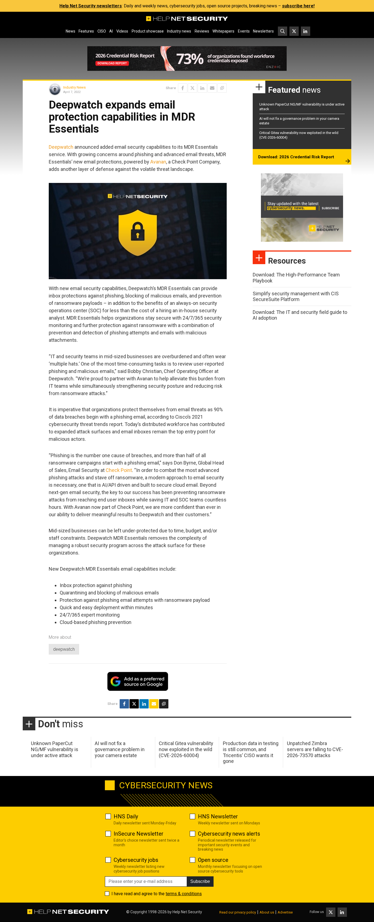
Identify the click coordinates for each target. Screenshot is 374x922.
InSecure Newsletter (138, 833)
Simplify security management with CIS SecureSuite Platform (296, 296)
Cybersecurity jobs (136, 860)
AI (111, 31)
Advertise (285, 912)
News (70, 31)
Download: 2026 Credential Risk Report (296, 156)
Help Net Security (187, 912)
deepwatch (64, 649)
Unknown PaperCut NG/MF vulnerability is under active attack (54, 749)
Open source (213, 860)
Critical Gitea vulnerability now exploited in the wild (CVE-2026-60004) (186, 749)
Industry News (74, 87)
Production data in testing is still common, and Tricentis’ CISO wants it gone (250, 752)
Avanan (158, 162)
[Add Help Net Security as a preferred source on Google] (222, 88)
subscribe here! (298, 5)
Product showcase (148, 31)
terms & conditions (184, 893)
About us (267, 912)
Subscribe (200, 881)
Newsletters (263, 31)
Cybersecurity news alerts (229, 833)
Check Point (119, 470)
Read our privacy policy (237, 912)
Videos (122, 31)
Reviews (202, 31)
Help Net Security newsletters (90, 5)
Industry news (179, 31)
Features (86, 31)
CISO (101, 31)
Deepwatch (61, 147)
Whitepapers (223, 31)
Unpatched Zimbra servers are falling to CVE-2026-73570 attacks (315, 749)
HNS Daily (126, 816)
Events (244, 31)
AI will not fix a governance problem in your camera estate (120, 749)
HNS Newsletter (218, 816)
